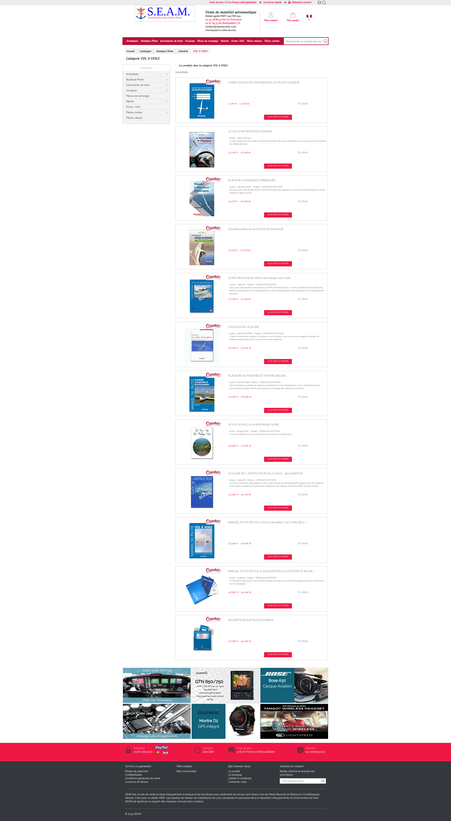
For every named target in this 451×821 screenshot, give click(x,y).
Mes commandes (186, 771)
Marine (225, 41)
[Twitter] (324, 2)
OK (323, 781)
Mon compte (271, 20)
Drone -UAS (237, 41)
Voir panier (293, 20)
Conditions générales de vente (142, 778)
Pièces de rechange (207, 41)
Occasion (190, 41)
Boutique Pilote (149, 41)
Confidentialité (133, 774)
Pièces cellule (271, 41)
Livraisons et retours (136, 781)
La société (234, 771)
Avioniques (132, 41)
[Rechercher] (325, 41)
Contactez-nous (237, 781)
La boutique (235, 774)
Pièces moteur (254, 41)
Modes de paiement (136, 771)
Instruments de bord (171, 41)
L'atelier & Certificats (240, 778)
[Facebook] (319, 2)
